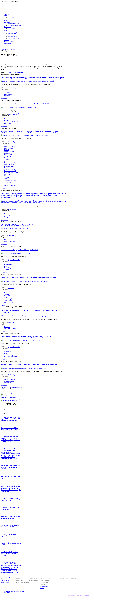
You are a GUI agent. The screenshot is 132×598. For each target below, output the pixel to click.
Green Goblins (8, 148)
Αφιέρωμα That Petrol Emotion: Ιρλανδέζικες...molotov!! (11, 517)
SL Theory (7, 215)
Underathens (7, 123)
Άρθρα (42, 588)
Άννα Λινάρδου (8, 300)
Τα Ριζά (6, 269)
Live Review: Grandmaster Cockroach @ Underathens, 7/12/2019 (25, 104)
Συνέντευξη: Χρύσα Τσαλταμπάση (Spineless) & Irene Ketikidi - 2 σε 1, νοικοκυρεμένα (32, 78)
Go (5, 175)
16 (17, 387)
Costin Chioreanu (9, 296)
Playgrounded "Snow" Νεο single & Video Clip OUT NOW (10, 428)
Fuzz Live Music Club (10, 356)
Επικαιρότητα (5, 580)
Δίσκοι (11, 577)
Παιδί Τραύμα (8, 154)
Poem (6, 167)
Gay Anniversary (9, 151)
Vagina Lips (7, 156)
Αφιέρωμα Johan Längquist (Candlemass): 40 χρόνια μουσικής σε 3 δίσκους (29, 364)
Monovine (7, 153)
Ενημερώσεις (5, 582)
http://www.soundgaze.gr (16, 72)
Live (5, 119)
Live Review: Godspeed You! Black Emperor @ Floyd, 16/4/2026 (9, 553)
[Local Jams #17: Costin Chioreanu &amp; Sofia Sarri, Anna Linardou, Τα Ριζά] (24, 281)
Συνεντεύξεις (12, 88)
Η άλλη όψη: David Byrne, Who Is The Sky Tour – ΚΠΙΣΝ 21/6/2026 (10, 467)
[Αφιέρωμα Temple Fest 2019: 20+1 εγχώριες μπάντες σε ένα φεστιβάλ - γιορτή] (24, 135)
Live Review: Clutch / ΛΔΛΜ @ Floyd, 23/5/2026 (10, 499)
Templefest (7, 184)
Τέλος (20, 387)
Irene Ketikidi (8, 94)
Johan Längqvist (9, 381)
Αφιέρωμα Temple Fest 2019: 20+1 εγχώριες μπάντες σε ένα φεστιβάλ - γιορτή (29, 132)
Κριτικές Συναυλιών (14, 114)
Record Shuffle (44, 586)
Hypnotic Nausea (9, 166)
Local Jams (11, 288)
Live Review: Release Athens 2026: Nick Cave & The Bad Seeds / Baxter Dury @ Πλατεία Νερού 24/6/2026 (10, 439)
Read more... (4, 98)
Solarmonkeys (8, 177)
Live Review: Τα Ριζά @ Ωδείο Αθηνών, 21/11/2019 (19, 250)
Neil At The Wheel (9, 146)
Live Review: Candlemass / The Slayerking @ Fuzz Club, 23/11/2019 (26, 337)
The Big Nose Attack (10, 180)
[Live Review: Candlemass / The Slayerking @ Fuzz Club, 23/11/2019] (21, 340)
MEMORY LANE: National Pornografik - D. (17, 225)
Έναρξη (3, 387)
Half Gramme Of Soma (11, 172)
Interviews (7, 95)
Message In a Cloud (10, 171)
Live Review (8, 120)
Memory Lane (12, 235)
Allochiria (7, 174)
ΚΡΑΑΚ (6, 150)
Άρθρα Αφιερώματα (10, 185)
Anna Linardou (8, 302)
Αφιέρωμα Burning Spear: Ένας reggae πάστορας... (11, 477)
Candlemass (7, 351)
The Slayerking (8, 355)
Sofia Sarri (7, 297)
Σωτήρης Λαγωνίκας (10, 217)
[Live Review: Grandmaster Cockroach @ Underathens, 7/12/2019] (20, 107)
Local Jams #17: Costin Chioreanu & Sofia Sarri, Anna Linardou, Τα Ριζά (28, 278)
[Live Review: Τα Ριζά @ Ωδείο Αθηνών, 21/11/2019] (16, 253)
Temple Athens (8, 182)
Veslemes (7, 159)
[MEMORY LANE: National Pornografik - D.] (14, 228)
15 (16, 387)
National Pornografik (10, 241)
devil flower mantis (9, 169)
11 (10, 387)
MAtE (6, 161)
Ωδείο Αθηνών (8, 268)
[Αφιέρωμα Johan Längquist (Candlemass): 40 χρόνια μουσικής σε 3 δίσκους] (23, 368)
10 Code (6, 179)
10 (8, 387)
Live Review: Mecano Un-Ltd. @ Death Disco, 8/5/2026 (11, 526)
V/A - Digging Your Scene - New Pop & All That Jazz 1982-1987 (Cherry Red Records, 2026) (10, 419)
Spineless (7, 92)
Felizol (6, 158)
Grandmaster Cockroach (11, 122)
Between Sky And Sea (10, 163)
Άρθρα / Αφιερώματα (14, 142)
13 (13, 387)
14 (14, 387)
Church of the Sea (9, 164)
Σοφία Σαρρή (8, 299)
